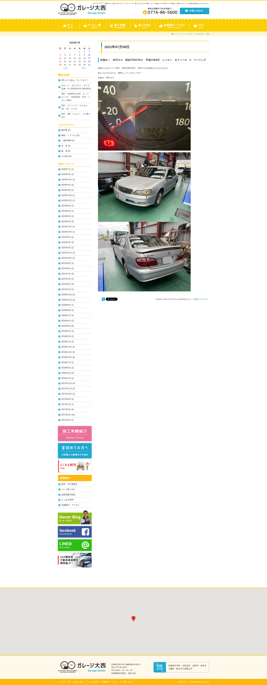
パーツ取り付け (68, 489)
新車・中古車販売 (69, 484)
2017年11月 (66, 388)
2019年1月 (66, 341)
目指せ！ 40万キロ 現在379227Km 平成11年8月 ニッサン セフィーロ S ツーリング (153, 60)
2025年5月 (66, 174)
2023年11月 (66, 200)
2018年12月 (66, 347)
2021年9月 (66, 263)
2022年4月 (66, 242)
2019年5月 (66, 331)
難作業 (64, 130)
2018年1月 (66, 378)
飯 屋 (64, 151)
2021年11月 (66, 253)
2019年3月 (66, 336)
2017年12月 (66, 383)
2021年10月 (66, 258)
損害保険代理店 (68, 494)
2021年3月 (66, 279)
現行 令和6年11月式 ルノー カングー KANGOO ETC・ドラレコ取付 (76, 97)
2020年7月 (66, 315)
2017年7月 (66, 404)
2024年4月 (66, 185)
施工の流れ (78, 682)
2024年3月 (66, 190)
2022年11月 (66, 226)
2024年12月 (66, 179)
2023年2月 (66, 221)
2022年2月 (66, 247)
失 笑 (64, 146)
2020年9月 (66, 305)
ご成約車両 (66, 140)
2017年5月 (66, 409)
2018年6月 (66, 368)
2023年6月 (66, 211)
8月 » (84, 68)
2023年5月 (66, 216)
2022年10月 (66, 232)
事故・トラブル (68, 135)
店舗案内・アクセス (70, 505)
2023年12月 (66, 195)
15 (79, 58)
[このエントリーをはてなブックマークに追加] (103, 299)
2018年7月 (66, 362)
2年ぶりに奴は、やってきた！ (75, 80)
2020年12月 (66, 294)
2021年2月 (66, 284)
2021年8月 (66, 268)
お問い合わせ (128, 682)
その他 (64, 156)
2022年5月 (66, 237)
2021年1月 (66, 289)
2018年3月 (66, 373)
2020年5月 (66, 326)
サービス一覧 (64, 682)
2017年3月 (66, 420)
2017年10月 (66, 394)
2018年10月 (66, 357)
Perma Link (203, 299)
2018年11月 (66, 352)
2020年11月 (66, 300)
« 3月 (65, 68)
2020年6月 (66, 321)
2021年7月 (199, 34)
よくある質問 (67, 500)
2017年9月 (66, 399)
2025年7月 (66, 169)
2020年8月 (66, 310)
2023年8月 (66, 206)
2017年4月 (66, 415)
